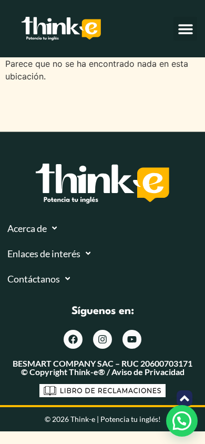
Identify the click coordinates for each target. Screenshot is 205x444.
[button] (185, 29)
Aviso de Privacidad (147, 372)
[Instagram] (102, 339)
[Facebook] (73, 339)
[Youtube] (131, 339)
